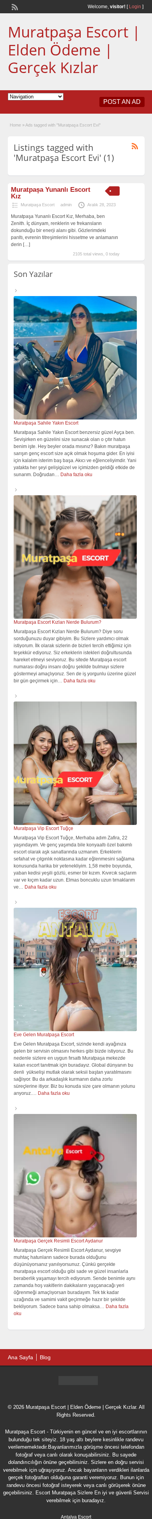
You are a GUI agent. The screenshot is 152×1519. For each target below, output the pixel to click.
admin (66, 204)
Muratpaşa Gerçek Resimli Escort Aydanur (58, 1241)
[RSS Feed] (14, 6)
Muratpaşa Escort (38, 204)
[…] (26, 244)
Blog (45, 1357)
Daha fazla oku (76, 474)
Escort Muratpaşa (55, 1493)
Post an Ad (122, 101)
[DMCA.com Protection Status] (78, 1383)
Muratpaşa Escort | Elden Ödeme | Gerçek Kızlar (74, 49)
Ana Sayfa (20, 1357)
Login (135, 6)
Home (15, 125)
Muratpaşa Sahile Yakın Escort (46, 423)
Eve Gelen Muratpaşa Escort (44, 1034)
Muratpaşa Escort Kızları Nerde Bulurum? (57, 622)
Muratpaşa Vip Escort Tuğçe (43, 828)
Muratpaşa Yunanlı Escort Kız (50, 193)
